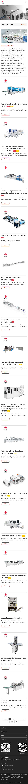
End (16, 721)
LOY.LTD (18, 776)
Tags (6, 779)
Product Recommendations (12, 777)
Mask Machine (4, 782)
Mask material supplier (14, 782)
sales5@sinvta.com (9, 769)
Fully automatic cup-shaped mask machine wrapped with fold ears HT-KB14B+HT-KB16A (13, 148)
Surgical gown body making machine (13, 235)
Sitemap (14, 776)
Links (2, 777)
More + (5, 114)
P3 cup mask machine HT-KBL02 (11, 536)
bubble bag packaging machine (11, 618)
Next (12, 721)
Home (5, 719)
